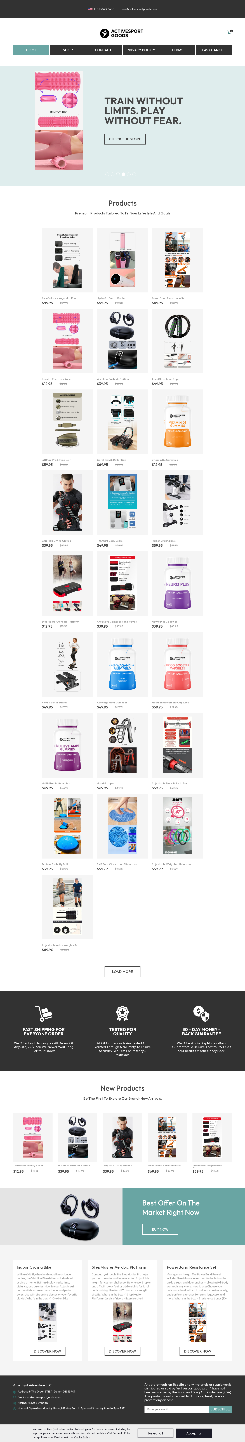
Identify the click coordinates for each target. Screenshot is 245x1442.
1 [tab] (107, 174)
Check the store (125, 139)
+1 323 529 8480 (104, 9)
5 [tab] (129, 174)
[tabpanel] (122, 120)
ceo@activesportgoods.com (139, 9)
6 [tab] (134, 174)
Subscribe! (220, 1409)
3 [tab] (118, 174)
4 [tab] (123, 174)
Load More (122, 971)
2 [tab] (112, 174)
